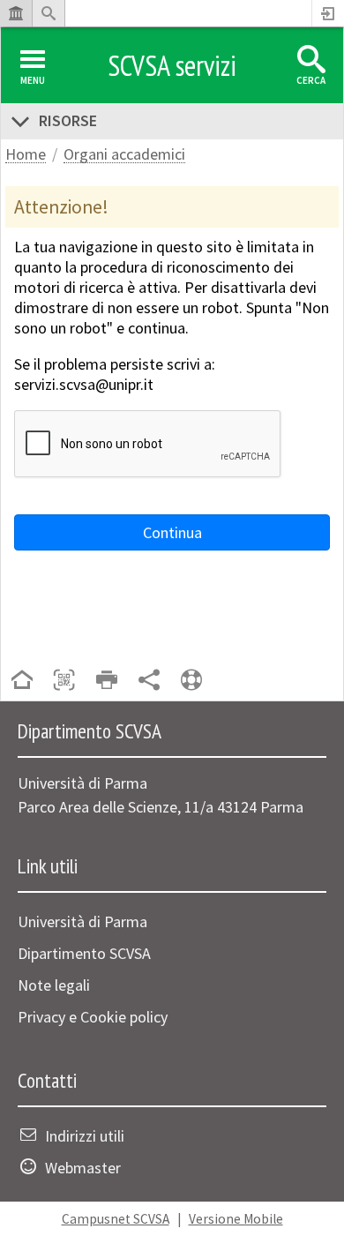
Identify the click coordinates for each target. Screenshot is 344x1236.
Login (328, 13)
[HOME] (22, 681)
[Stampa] (106, 681)
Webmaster (83, 1167)
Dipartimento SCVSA (84, 953)
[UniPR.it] (16, 13)
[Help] (191, 681)
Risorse (68, 120)
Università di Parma (82, 921)
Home (25, 154)
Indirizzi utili (84, 1136)
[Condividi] (149, 681)
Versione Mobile (236, 1218)
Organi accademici (124, 154)
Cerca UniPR (48, 13)
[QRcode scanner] (64, 681)
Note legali (54, 985)
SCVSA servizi (172, 65)
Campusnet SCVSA (115, 1218)
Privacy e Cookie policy (93, 1017)
